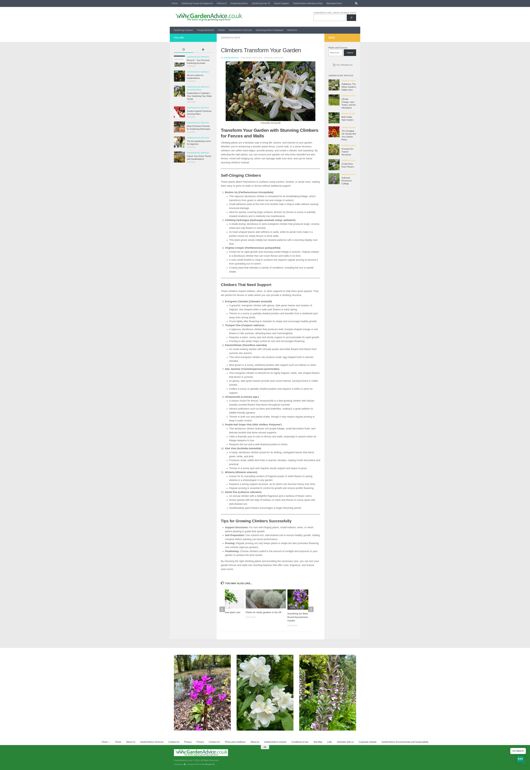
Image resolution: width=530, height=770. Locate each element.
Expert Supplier (281, 3)
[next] (311, 609)
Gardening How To (261, 3)
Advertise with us (345, 742)
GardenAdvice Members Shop (308, 3)
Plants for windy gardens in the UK (263, 612)
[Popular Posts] (203, 50)
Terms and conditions (235, 742)
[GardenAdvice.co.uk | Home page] (208, 16)
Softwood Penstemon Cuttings (346, 181)
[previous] (222, 609)
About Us (130, 742)
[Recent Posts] (183, 50)
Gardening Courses (183, 30)
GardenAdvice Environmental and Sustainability (404, 742)
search (350, 52)
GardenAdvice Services (240, 30)
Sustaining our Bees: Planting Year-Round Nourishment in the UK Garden (305, 617)
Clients (221, 30)
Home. (105, 742)
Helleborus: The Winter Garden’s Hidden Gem (348, 87)
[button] (521, 761)
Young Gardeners (205, 30)
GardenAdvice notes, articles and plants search (334, 12)
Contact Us (173, 742)
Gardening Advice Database (269, 30)
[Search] (351, 17)
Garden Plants (230, 38)
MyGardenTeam (334, 3)
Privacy (188, 742)
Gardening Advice (239, 3)
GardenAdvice (231, 58)
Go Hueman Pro (208, 764)
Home (175, 3)
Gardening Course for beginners (197, 3)
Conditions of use (299, 742)
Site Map (317, 742)
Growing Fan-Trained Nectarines (347, 152)
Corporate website (368, 742)
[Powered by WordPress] (185, 764)
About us (255, 742)
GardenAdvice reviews (275, 742)
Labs (329, 742)
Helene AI (221, 3)
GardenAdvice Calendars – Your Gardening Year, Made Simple (199, 96)
